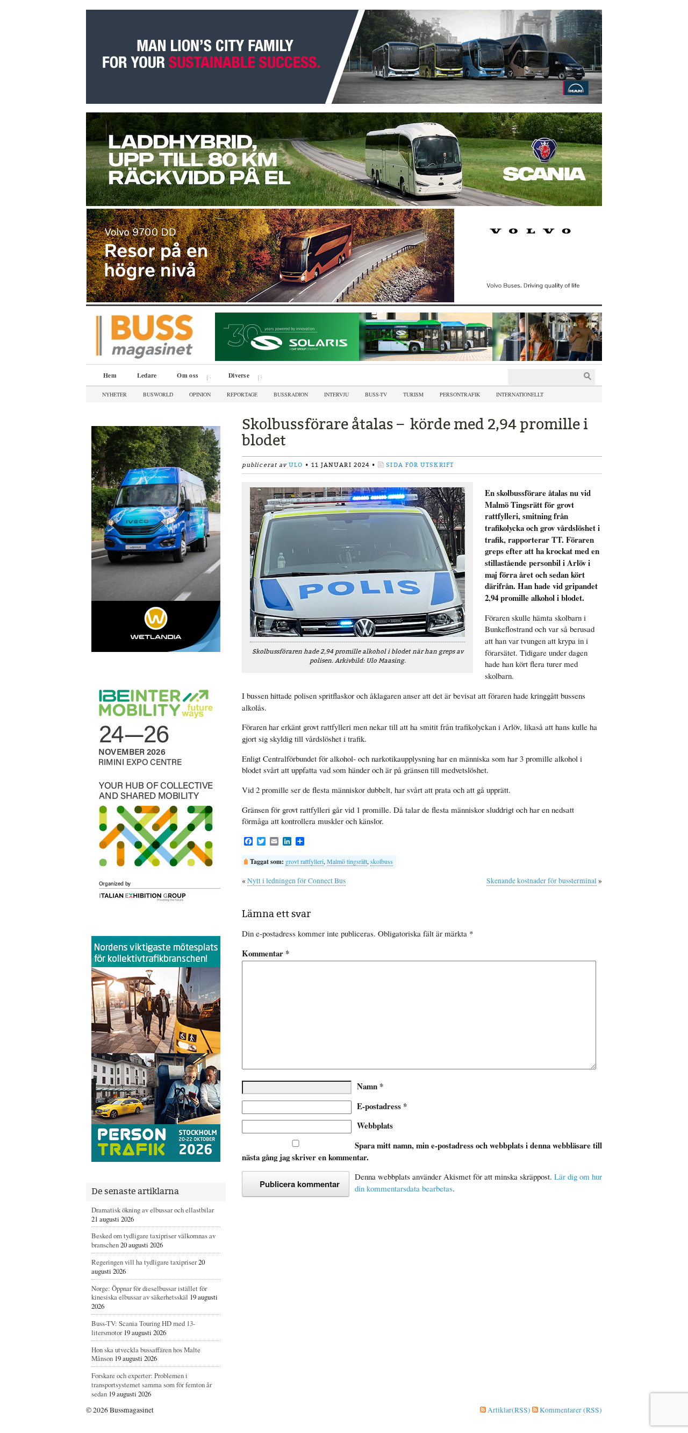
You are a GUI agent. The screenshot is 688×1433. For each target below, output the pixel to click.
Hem (110, 375)
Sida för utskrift (420, 465)
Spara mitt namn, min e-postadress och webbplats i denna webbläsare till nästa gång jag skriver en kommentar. (422, 1151)
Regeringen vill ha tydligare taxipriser (144, 1262)
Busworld (158, 394)
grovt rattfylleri (304, 861)
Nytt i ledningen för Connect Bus (296, 880)
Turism (413, 394)
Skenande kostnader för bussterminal (541, 880)
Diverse (235, 376)
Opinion (200, 394)
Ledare (147, 375)
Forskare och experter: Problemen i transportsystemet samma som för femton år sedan (151, 1385)
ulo (296, 465)
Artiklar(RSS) (508, 1410)
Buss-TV (376, 394)
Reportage (242, 394)
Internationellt (519, 394)
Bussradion (291, 394)
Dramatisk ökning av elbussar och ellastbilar (152, 1210)
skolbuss (381, 861)
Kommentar (265, 953)
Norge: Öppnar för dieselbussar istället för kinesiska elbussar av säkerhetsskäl (149, 1292)
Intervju (336, 394)
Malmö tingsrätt (347, 861)
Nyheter (114, 394)
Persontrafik (460, 394)
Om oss (183, 376)
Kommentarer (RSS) (570, 1410)
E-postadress (382, 1106)
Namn (370, 1086)
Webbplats (375, 1125)
